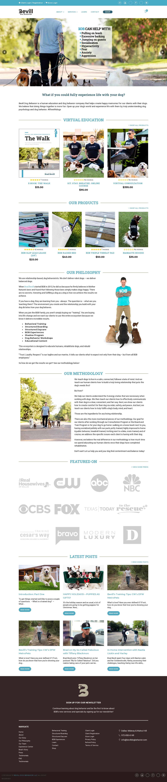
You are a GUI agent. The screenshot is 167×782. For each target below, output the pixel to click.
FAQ (20, 758)
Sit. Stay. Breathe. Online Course (83, 184)
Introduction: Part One (31, 594)
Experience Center (26, 747)
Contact (95, 12)
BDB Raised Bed (67, 252)
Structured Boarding (60, 733)
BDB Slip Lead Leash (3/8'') (33, 254)
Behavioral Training (59, 730)
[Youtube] (125, 3)
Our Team (22, 744)
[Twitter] (141, 3)
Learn (84, 12)
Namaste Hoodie (133, 252)
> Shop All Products (138, 125)
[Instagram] (120, 3)
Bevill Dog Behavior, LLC (25, 775)
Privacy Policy (90, 739)
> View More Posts (139, 562)
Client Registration (92, 733)
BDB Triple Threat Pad (100, 252)
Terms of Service (91, 745)
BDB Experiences (58, 739)
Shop (107, 12)
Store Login (52, 3)
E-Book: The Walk (39, 183)
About (59, 12)
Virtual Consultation (127, 183)
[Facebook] (136, 3)
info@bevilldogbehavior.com (134, 740)
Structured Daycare (59, 736)
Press (21, 753)
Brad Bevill (29, 286)
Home (21, 732)
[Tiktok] (130, 3)
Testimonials (23, 755)
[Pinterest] (146, 3)
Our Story (22, 738)
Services (72, 12)
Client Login (89, 730)
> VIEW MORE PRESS (139, 467)
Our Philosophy (24, 741)
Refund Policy (90, 742)
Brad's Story (23, 750)
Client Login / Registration (31, 3)
